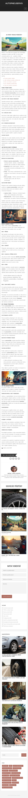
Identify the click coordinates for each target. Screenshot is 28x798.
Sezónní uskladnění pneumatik (10, 620)
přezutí (14, 780)
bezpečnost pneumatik (17, 777)
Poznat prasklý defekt (9, 78)
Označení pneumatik (8, 608)
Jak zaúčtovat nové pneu (6, 532)
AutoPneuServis (14, 3)
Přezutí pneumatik (7, 614)
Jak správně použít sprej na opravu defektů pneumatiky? (12, 723)
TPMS (11, 765)
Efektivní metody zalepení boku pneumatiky (12, 700)
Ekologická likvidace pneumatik (10, 622)
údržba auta (15, 782)
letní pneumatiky (13, 770)
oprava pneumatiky (7, 782)
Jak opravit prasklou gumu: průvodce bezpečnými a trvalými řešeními (13, 746)
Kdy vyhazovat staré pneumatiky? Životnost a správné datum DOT (13, 509)
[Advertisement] (14, 21)
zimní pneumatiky (17, 768)
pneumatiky (5, 765)
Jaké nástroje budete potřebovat (12, 80)
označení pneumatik (7, 768)
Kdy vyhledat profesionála (10, 83)
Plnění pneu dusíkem (8, 626)
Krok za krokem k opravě (10, 81)
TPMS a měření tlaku (8, 610)
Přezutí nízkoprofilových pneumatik (11, 624)
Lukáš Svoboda (11, 455)
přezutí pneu (5, 775)
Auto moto (5, 616)
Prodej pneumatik (7, 618)
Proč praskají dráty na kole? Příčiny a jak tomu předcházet (13, 678)
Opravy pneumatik (7, 447)
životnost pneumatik (14, 775)
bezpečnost (5, 770)
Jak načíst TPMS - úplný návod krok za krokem (10, 555)
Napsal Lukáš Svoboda (14, 473)
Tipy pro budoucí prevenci (10, 85)
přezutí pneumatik (7, 780)
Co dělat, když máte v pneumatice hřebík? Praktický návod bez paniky (11, 655)
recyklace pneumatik (7, 787)
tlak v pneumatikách (18, 765)
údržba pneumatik (7, 777)
